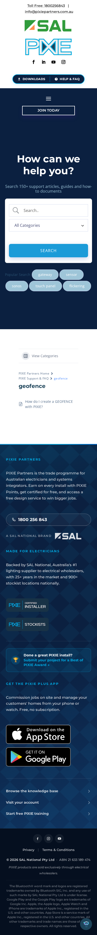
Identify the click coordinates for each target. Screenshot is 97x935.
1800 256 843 (32, 519)
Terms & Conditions (58, 850)
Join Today (48, 110)
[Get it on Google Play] (38, 756)
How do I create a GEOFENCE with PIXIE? (49, 404)
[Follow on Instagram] (63, 62)
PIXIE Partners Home (34, 373)
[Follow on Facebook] (34, 62)
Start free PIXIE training (27, 813)
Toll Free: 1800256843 (46, 5)
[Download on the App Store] (38, 734)
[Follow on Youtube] (53, 62)
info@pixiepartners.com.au (49, 11)
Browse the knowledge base (32, 791)
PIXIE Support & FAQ (33, 378)
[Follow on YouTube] (59, 838)
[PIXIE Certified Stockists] (27, 624)
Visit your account (22, 802)
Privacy (28, 850)
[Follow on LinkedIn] (44, 62)
